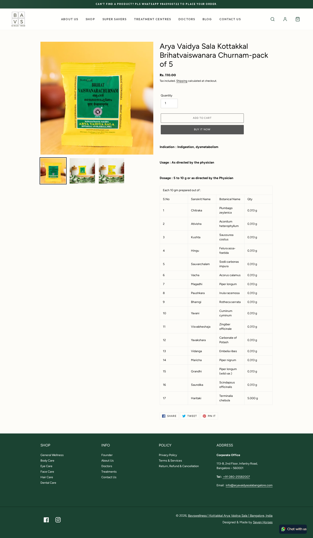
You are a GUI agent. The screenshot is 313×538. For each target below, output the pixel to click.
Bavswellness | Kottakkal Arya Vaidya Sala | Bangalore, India (230, 516)
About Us (107, 460)
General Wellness (52, 455)
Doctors (186, 19)
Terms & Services (170, 460)
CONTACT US (230, 19)
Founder (107, 455)
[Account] (285, 19)
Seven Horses (263, 522)
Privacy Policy (168, 455)
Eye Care (46, 466)
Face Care (47, 471)
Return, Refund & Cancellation (179, 466)
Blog (207, 19)
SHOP (90, 19)
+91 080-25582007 (236, 477)
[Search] (272, 19)
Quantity (166, 95)
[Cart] (297, 19)
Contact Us (108, 477)
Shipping (181, 80)
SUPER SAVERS (114, 19)
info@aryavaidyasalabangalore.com (249, 485)
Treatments (109, 471)
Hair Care (46, 477)
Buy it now (202, 129)
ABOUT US (69, 19)
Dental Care (48, 483)
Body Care (47, 460)
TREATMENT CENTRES (152, 19)
